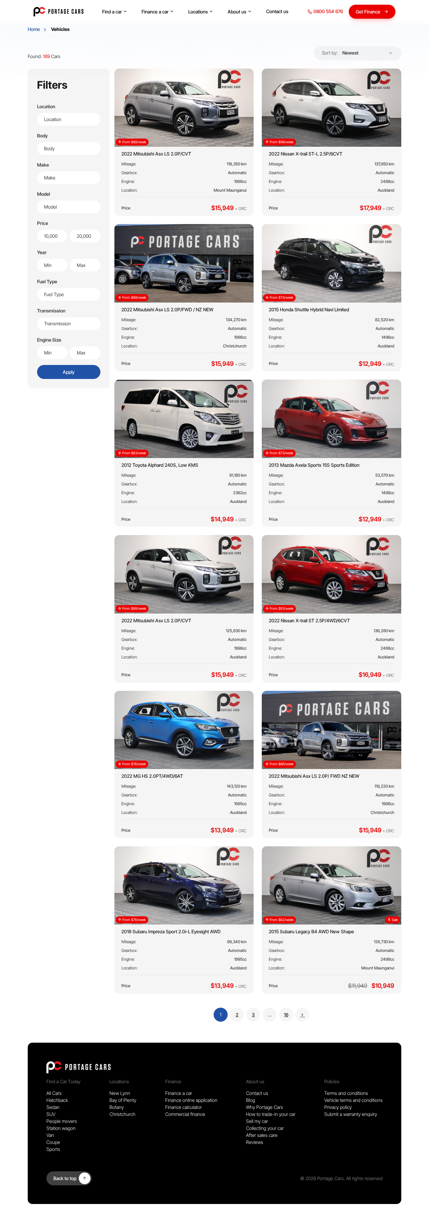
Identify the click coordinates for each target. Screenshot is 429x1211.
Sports (53, 1149)
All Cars (54, 1093)
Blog (250, 1100)
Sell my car (257, 1121)
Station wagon (61, 1128)
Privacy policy (338, 1107)
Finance (173, 1081)
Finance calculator (183, 1107)
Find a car (112, 12)
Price (42, 223)
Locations (198, 12)
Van (50, 1135)
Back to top (64, 1178)
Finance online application (191, 1100)
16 (288, 1014)
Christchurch (122, 1114)
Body (42, 136)
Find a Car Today (63, 1081)
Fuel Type (47, 281)
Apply (68, 372)
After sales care (262, 1135)
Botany (116, 1107)
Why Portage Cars (264, 1107)
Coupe (53, 1142)
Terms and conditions (346, 1093)
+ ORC (241, 208)
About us (237, 12)
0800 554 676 (327, 11)
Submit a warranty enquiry (350, 1114)
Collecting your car (265, 1128)
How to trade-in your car (270, 1114)
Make (43, 165)
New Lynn (119, 1093)
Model (43, 194)
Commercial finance (185, 1114)
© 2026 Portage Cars (322, 1178)
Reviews (254, 1142)
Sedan (53, 1107)
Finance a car (155, 12)
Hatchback (57, 1100)
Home (34, 29)
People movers (61, 1121)
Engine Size (49, 340)
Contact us (277, 11)
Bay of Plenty (122, 1100)
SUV (50, 1114)
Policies (331, 1081)
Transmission (51, 311)
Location (46, 106)
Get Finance (368, 12)
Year (42, 252)
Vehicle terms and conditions (353, 1100)
